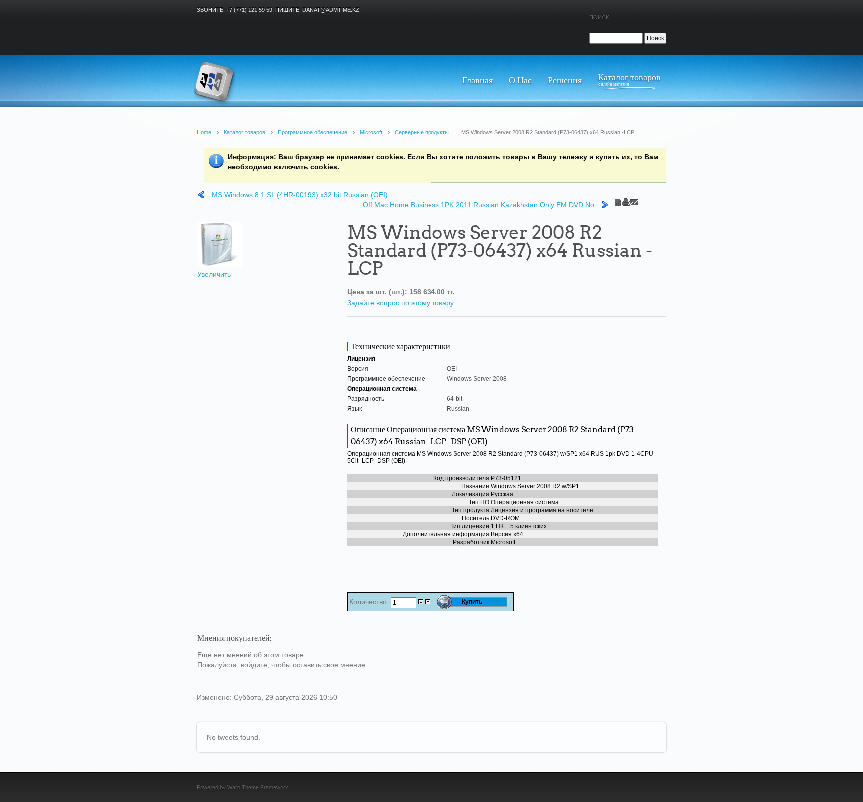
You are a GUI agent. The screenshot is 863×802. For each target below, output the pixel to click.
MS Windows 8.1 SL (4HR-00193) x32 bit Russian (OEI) (300, 195)
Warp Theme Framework (257, 787)
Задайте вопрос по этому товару (400, 303)
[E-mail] (634, 200)
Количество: (370, 602)
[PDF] (618, 200)
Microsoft (371, 132)
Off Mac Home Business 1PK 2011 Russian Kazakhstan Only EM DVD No (478, 205)
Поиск (599, 17)
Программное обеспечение (312, 132)
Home (204, 132)
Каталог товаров (244, 132)
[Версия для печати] (626, 200)
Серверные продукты (422, 132)
